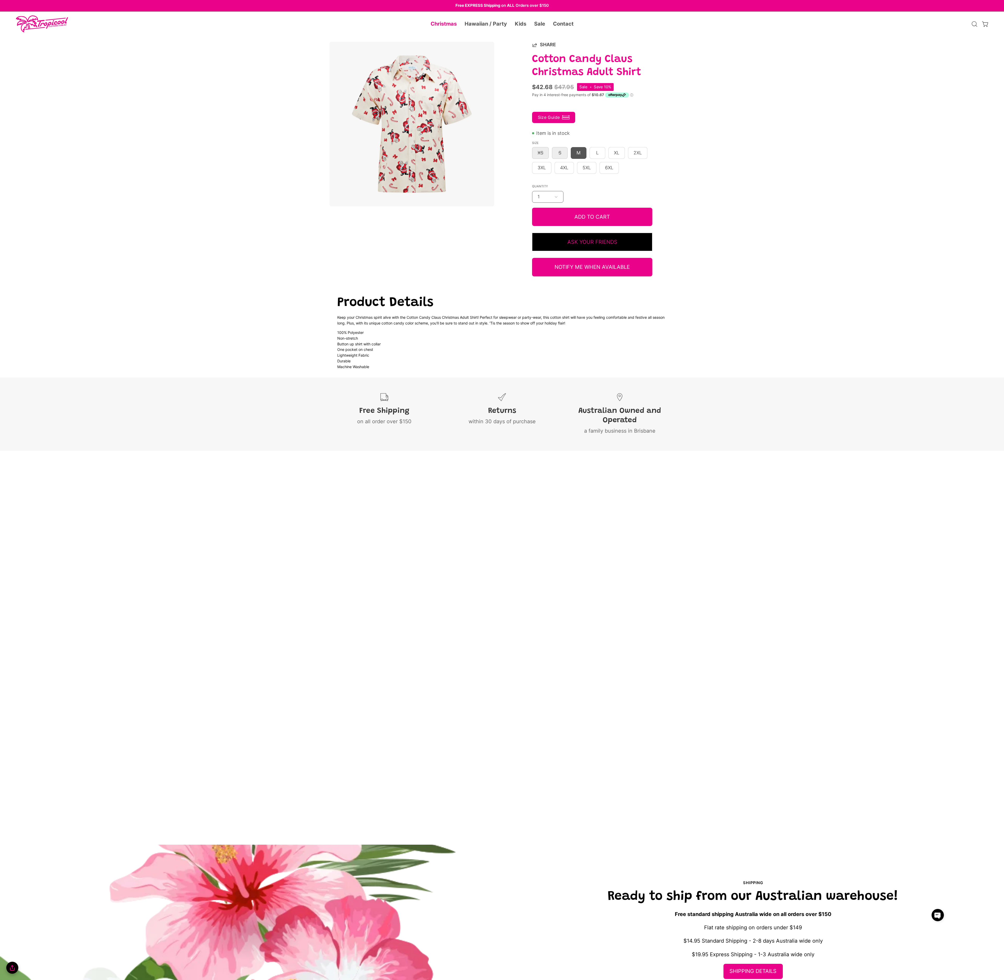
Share (548, 44)
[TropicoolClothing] (42, 24)
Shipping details (753, 971)
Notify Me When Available (592, 267)
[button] (444, 24)
